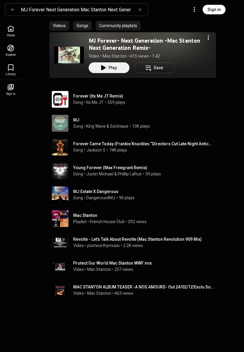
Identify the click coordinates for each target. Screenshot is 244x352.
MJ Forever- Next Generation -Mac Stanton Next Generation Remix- (144, 44)
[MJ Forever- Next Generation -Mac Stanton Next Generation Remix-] (69, 55)
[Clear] (140, 9)
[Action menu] (208, 37)
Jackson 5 (95, 150)
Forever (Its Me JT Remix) (98, 96)
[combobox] (84, 10)
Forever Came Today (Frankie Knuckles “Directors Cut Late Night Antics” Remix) (143, 143)
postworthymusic (103, 245)
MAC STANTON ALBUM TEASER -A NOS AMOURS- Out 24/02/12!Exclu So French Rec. (143, 287)
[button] (69, 55)
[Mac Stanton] (135, 219)
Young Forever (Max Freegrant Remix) (110, 167)
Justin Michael (99, 174)
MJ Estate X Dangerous (95, 191)
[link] (10, 31)
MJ (76, 120)
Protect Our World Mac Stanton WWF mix (112, 263)
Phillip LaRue (130, 174)
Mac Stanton (115, 56)
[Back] (13, 9)
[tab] (59, 25)
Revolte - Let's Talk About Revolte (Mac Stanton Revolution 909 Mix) (137, 239)
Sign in (214, 9)
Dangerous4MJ (100, 197)
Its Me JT (95, 102)
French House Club (107, 221)
